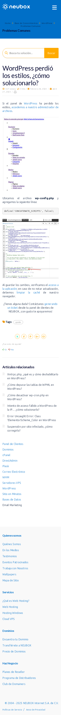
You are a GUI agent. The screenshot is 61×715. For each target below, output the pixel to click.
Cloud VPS (8, 618)
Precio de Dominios (14, 651)
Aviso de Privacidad (35, 709)
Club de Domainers (13, 683)
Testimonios (9, 556)
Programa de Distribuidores (19, 677)
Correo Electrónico (13, 471)
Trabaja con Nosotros (15, 568)
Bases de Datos (11, 499)
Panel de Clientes (12, 443)
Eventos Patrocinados (15, 562)
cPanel (6, 455)
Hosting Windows (12, 612)
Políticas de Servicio (12, 709)
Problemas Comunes (31, 26)
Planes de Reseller (13, 671)
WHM (5, 477)
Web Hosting (10, 606)
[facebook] (24, 336)
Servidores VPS (11, 482)
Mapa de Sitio (10, 580)
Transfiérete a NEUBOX (16, 645)
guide (18, 322)
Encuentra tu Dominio (15, 639)
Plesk (5, 466)
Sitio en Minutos (11, 493)
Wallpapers (9, 574)
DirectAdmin (9, 460)
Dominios (8, 449)
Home (8, 23)
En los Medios (10, 550)
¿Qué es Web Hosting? (15, 600)
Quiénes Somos (11, 544)
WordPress (47, 23)
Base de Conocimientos (26, 23)
